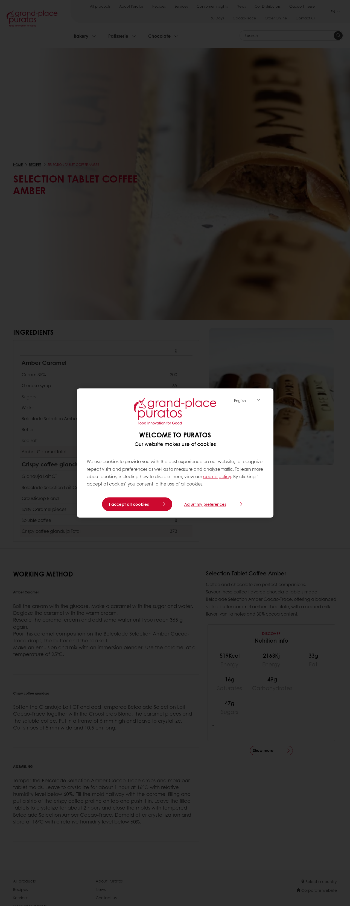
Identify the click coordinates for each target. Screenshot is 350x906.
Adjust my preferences (205, 504)
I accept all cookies (129, 504)
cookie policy (217, 476)
